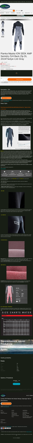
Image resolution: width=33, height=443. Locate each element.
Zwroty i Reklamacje (26, 415)
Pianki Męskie (8, 18)
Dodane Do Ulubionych (15, 415)
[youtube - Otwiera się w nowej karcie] (31, 395)
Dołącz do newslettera (6, 403)
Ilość (1, 78)
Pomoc (13, 416)
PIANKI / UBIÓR (30, 17)
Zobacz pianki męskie (6, 352)
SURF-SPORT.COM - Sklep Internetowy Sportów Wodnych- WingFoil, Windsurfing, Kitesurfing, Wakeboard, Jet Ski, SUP (14, 17)
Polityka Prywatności (4, 413)
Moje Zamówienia (14, 413)
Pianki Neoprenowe (3, 18)
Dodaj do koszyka (19, 79)
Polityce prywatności (29, 431)
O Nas (1, 421)
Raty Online (24, 414)
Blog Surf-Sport (3, 422)
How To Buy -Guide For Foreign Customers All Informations (27, 417)
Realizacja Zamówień (26, 413)
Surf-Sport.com (9, 426)
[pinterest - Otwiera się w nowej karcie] (27, 395)
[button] (14, 11)
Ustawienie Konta (14, 414)
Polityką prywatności (6, 406)
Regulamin (10, 100)
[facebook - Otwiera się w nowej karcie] (30, 395)
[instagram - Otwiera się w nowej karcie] (28, 395)
